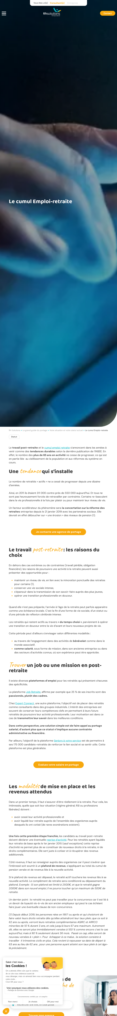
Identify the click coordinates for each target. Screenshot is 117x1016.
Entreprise (72, 3)
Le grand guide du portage (35, 430)
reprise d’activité (56, 840)
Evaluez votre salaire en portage (58, 764)
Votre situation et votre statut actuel (66, 430)
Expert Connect (24, 703)
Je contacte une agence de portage (58, 532)
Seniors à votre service (67, 740)
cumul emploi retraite (57, 447)
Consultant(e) (57, 3)
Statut (14, 436)
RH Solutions (14, 430)
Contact (108, 13)
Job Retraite (33, 692)
